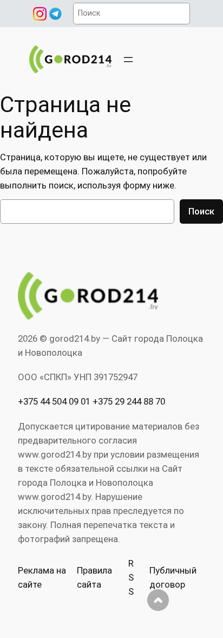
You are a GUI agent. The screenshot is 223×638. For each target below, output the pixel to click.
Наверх (158, 600)
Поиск (201, 211)
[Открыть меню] (128, 59)
